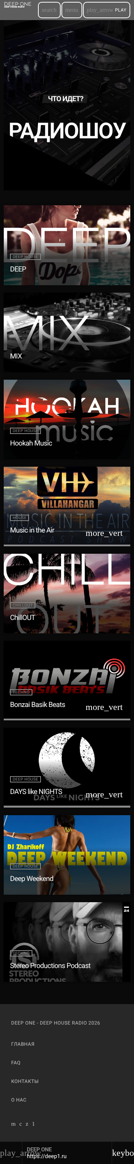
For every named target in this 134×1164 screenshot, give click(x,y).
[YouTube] (13, 1125)
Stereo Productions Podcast (50, 965)
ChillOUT (22, 617)
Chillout (23, 605)
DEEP (18, 269)
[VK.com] (20, 1125)
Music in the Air (32, 530)
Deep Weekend (31, 878)
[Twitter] (27, 1125)
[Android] (33, 1125)
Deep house (25, 256)
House (19, 517)
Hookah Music (31, 443)
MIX (16, 356)
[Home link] (20, 10)
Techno (21, 692)
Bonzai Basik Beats (37, 704)
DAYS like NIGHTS (36, 791)
